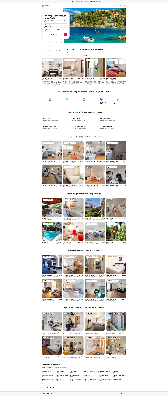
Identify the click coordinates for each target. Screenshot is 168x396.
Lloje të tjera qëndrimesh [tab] (47, 367)
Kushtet (58, 393)
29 (59, 50)
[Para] (86, 55)
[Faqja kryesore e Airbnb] (45, 5)
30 (61, 50)
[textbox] (50, 31)
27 (53, 50)
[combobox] (55, 26)
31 (46, 53)
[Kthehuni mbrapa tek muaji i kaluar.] (46, 34)
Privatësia (53, 393)
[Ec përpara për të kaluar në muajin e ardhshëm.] (61, 34)
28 (56, 50)
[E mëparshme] (82, 55)
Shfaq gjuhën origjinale (95, 1)
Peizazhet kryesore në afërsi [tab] (61, 367)
